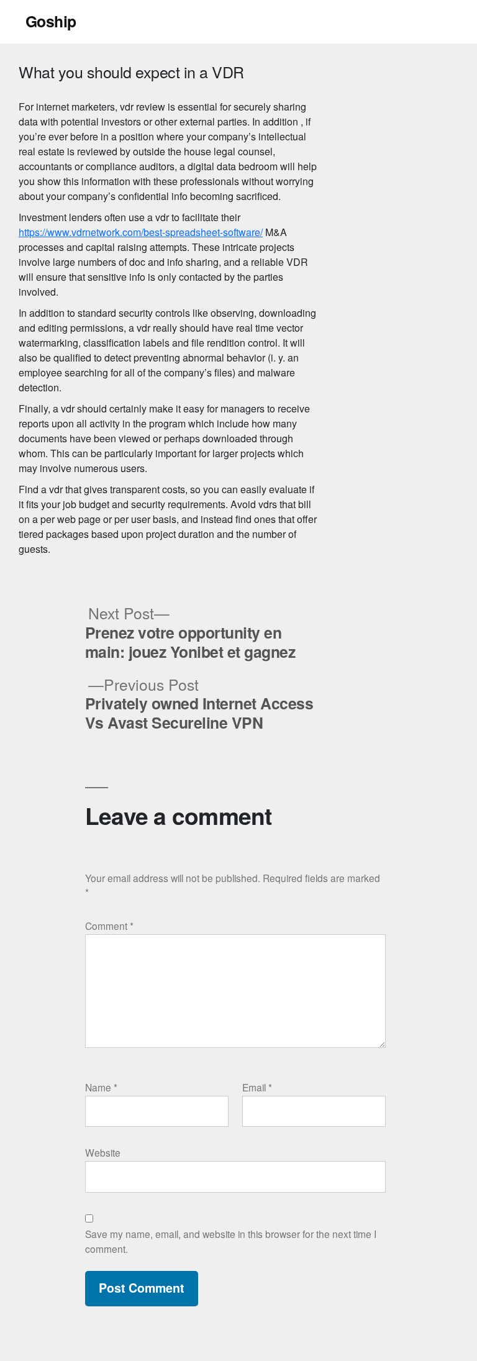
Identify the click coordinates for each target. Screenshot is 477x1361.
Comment (109, 925)
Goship (50, 21)
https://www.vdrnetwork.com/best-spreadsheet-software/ (141, 232)
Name (101, 1087)
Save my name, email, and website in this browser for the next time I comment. (230, 1241)
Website (102, 1152)
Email (257, 1087)
